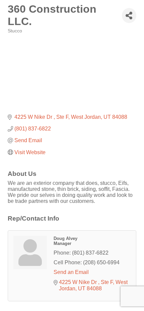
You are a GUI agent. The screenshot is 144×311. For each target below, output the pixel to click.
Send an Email (71, 272)
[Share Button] (129, 15)
